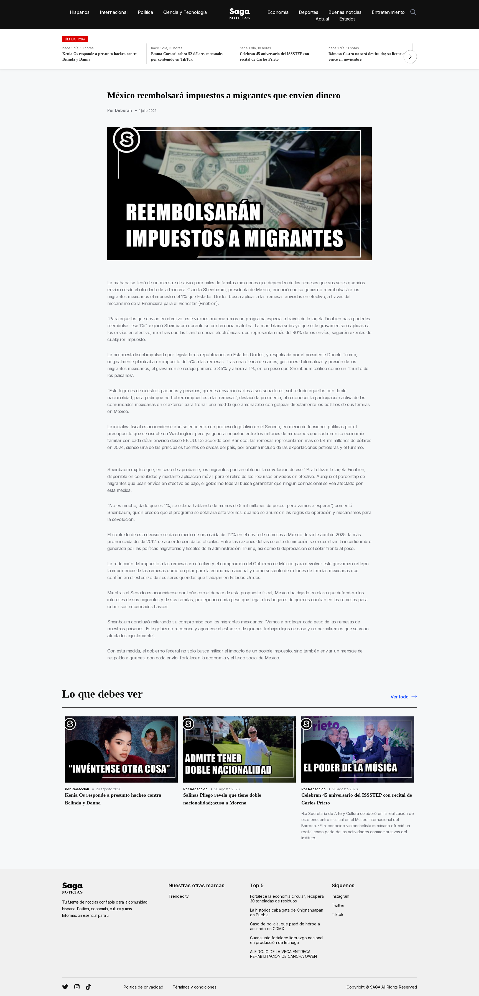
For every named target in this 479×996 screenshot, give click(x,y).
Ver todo (400, 697)
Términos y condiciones (194, 987)
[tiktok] (88, 986)
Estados (347, 19)
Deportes (308, 12)
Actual (322, 19)
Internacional (114, 12)
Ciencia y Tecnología (185, 12)
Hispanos (80, 12)
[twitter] (77, 986)
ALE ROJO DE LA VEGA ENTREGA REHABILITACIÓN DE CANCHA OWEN (283, 954)
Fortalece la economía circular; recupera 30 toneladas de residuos (287, 898)
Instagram (340, 896)
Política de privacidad (143, 987)
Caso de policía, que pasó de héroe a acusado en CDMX (285, 926)
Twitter (338, 905)
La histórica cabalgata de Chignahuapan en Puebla (286, 912)
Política (145, 12)
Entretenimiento (388, 12)
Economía (278, 12)
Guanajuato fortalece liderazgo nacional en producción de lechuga (286, 940)
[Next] (410, 56)
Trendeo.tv (179, 896)
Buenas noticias (344, 12)
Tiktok (337, 914)
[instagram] (65, 986)
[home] (239, 13)
